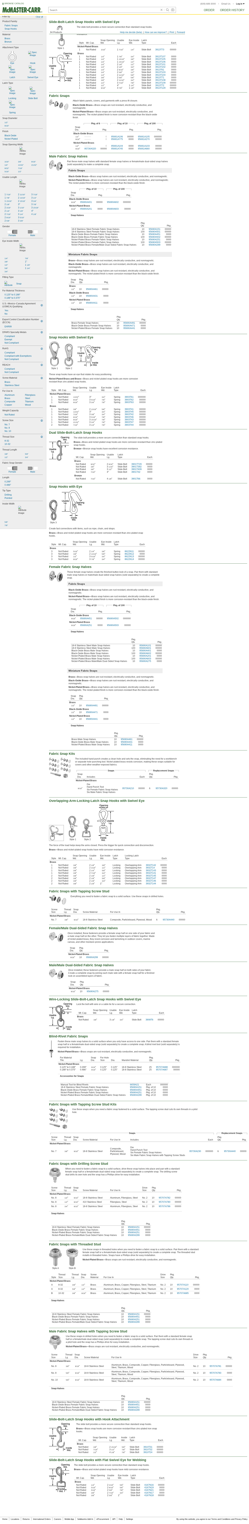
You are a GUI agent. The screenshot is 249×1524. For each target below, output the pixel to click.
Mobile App (69, 1519)
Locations (15, 1519)
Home (4, 1519)
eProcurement (102, 1519)
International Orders (42, 1519)
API (113, 1519)
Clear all (39, 17)
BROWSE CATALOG (14, 3)
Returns (26, 1519)
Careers (57, 1519)
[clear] (161, 10)
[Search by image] (172, 10)
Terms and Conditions (221, 1519)
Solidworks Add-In (85, 1519)
